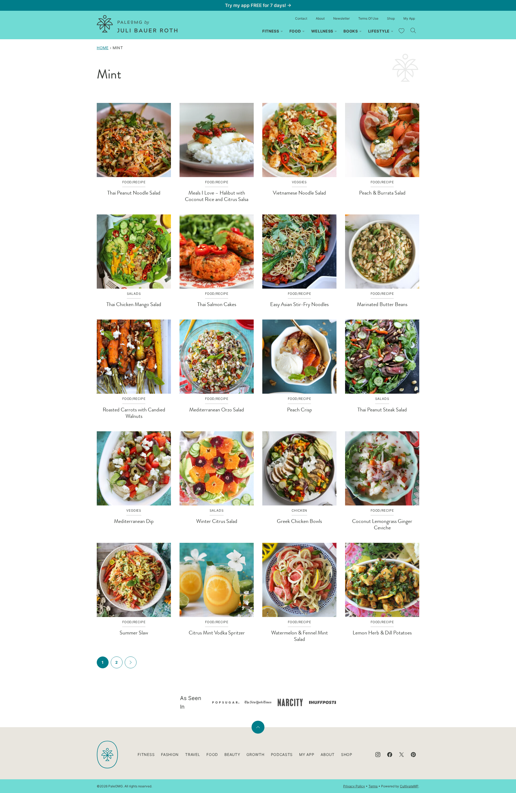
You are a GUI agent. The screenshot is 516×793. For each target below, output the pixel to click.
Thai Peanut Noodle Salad (133, 193)
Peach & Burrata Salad (382, 193)
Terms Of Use (368, 18)
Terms (373, 786)
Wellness (322, 31)
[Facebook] (390, 754)
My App (409, 18)
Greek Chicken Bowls (299, 521)
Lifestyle (379, 31)
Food (295, 31)
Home (103, 47)
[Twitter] (401, 754)
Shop (391, 18)
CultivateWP (409, 786)
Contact (301, 18)
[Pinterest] (413, 754)
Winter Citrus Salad (216, 521)
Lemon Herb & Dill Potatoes (382, 633)
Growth (255, 754)
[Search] (413, 31)
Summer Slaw (134, 633)
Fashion (170, 754)
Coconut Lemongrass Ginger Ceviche (382, 524)
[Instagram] (378, 754)
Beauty (232, 754)
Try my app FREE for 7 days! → (258, 5)
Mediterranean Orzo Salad (216, 410)
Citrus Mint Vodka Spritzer (217, 633)
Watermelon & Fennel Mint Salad (299, 636)
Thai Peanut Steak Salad (382, 410)
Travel (192, 754)
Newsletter (341, 18)
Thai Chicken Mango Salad (133, 304)
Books (350, 31)
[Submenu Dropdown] (281, 31)
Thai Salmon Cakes (216, 304)
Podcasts (282, 754)
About (320, 18)
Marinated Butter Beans (382, 304)
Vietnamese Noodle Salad (299, 193)
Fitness (270, 31)
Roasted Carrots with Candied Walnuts (134, 413)
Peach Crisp (299, 410)
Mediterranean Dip (134, 521)
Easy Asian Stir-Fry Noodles (299, 304)
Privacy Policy (354, 786)
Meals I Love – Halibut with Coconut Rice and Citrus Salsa (216, 196)
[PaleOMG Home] (137, 24)
